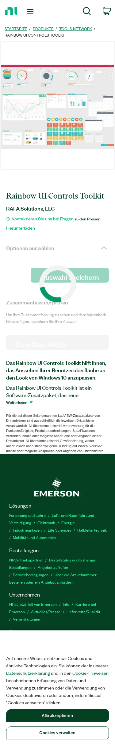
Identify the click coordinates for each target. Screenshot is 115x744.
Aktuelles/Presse (45, 611)
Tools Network (75, 28)
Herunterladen (20, 228)
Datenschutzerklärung (28, 673)
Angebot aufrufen (53, 567)
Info (66, 604)
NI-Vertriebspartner (26, 560)
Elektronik (46, 522)
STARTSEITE (16, 28)
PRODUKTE (43, 28)
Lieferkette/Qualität (83, 611)
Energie (68, 522)
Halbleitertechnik (92, 530)
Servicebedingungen (30, 574)
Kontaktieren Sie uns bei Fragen (43, 218)
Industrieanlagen (27, 530)
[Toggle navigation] (31, 11)
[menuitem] (87, 12)
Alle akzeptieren (57, 715)
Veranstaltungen (27, 619)
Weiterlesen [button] (16, 402)
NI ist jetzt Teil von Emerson (33, 604)
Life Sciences (59, 530)
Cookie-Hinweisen (90, 673)
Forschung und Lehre (27, 515)
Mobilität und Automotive (34, 537)
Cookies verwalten (57, 732)
